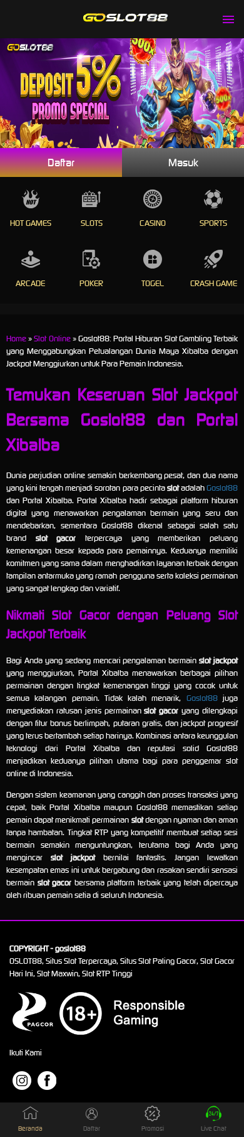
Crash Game (213, 283)
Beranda (30, 1128)
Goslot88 (222, 488)
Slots (92, 223)
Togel (152, 283)
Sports (213, 223)
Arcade (30, 283)
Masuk (183, 162)
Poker (91, 283)
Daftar (61, 162)
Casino (153, 223)
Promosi (152, 1128)
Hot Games (30, 223)
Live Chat (213, 1128)
